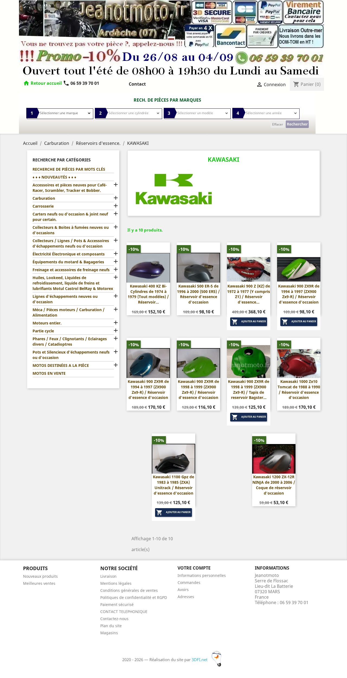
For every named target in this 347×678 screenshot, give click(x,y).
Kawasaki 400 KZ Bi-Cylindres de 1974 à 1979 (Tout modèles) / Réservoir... (148, 294)
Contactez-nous (114, 618)
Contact (137, 84)
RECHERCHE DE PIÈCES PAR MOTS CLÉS (69, 169)
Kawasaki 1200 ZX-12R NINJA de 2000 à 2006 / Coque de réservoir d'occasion (273, 484)
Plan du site (111, 625)
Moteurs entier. (47, 323)
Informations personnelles (202, 575)
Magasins (109, 632)
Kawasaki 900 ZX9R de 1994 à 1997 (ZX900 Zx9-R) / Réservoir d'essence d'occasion (298, 294)
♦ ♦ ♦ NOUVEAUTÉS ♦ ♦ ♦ (54, 177)
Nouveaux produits (40, 576)
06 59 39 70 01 (81, 83)
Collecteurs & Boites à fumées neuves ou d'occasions (71, 230)
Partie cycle (43, 330)
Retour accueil (46, 83)
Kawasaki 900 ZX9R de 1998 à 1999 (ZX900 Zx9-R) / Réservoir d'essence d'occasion (198, 389)
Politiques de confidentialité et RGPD (133, 597)
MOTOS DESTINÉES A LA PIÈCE (61, 365)
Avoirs (183, 589)
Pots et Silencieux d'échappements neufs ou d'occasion (71, 354)
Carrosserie (43, 206)
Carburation (44, 198)
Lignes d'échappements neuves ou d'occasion (65, 299)
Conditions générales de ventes (129, 590)
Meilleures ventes (39, 583)
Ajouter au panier (249, 321)
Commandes (189, 582)
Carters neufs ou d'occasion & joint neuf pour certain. (70, 216)
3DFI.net (200, 659)
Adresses (186, 596)
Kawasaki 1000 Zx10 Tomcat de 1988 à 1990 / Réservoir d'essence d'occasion (299, 389)
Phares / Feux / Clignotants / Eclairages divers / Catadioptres (70, 341)
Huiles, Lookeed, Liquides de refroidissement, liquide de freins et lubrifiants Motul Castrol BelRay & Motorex (73, 283)
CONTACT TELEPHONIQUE (123, 611)
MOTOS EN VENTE (49, 373)
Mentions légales (115, 583)
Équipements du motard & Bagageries (68, 261)
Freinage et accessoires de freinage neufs (71, 269)
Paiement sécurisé (117, 604)
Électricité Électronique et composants (69, 254)
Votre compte (194, 568)
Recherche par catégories (62, 160)
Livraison (108, 576)
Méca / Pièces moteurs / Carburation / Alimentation (69, 312)
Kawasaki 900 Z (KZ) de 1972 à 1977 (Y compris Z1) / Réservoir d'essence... (248, 294)
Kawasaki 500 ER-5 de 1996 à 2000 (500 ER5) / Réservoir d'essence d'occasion (198, 294)
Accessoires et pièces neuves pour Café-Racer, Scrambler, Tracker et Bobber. (70, 187)
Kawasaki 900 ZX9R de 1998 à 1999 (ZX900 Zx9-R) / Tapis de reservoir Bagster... (248, 389)
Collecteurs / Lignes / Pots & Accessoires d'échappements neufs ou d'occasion (71, 243)
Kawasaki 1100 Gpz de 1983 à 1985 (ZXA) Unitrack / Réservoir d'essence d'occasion (173, 484)
